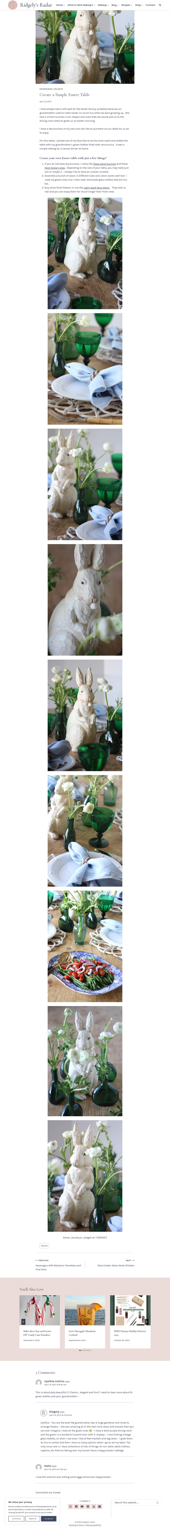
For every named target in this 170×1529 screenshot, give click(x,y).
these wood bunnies (104, 163)
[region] (32, 1511)
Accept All (49, 1519)
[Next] (147, 1322)
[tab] (80, 1350)
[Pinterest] (87, 1506)
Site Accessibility (93, 1525)
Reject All (32, 1519)
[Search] (157, 1502)
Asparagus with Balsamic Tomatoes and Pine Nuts (58, 1265)
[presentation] (39, 1310)
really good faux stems (97, 187)
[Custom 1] (93, 1506)
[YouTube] (82, 1506)
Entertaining (46, 89)
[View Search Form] (160, 5)
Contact (150, 5)
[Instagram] (70, 1506)
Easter (44, 1245)
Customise (16, 1519)
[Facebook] (76, 1506)
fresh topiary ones (55, 167)
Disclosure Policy (76, 1525)
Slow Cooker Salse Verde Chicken (116, 1263)
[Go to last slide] (23, 1322)
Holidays (58, 89)
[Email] (99, 1506)
